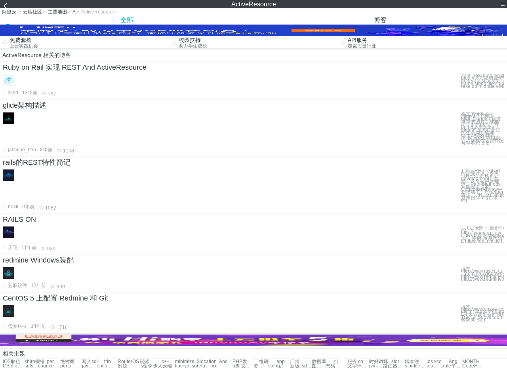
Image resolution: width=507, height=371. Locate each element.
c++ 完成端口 (168, 362)
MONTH (471, 362)
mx (213, 366)
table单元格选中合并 (451, 366)
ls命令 (145, 366)
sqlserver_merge (31, 366)
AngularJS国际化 (455, 362)
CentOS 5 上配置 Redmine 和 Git (55, 298)
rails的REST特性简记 (37, 162)
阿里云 (9, 12)
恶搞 (330, 366)
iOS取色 (11, 362)
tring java (111, 362)
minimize (184, 362)
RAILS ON (19, 219)
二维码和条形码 (265, 362)
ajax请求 (433, 366)
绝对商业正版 (71, 362)
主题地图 (57, 12)
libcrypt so (186, 366)
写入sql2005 (93, 362)
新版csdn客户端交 (301, 366)
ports (65, 366)
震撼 (144, 362)
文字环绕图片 (358, 366)
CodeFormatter (473, 366)
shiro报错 (35, 362)
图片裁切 (318, 366)
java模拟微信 (88, 366)
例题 (122, 366)
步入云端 (162, 366)
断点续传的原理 (261, 366)
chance (46, 366)
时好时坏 (378, 362)
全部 (126, 20)
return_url (203, 366)
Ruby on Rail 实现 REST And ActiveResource (75, 67)
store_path (398, 362)
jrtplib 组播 (106, 366)
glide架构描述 (24, 105)
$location (207, 362)
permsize (53, 362)
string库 (276, 366)
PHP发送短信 (243, 362)
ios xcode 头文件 (437, 362)
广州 (294, 362)
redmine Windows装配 (38, 260)
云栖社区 (32, 12)
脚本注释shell (416, 362)
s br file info (416, 366)
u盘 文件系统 (243, 366)
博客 (380, 20)
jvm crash (376, 366)
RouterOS (128, 362)
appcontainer (283, 362)
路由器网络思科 (394, 366)
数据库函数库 (323, 362)
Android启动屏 (226, 362)
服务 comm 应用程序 (358, 362)
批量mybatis (340, 362)
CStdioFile (14, 366)
